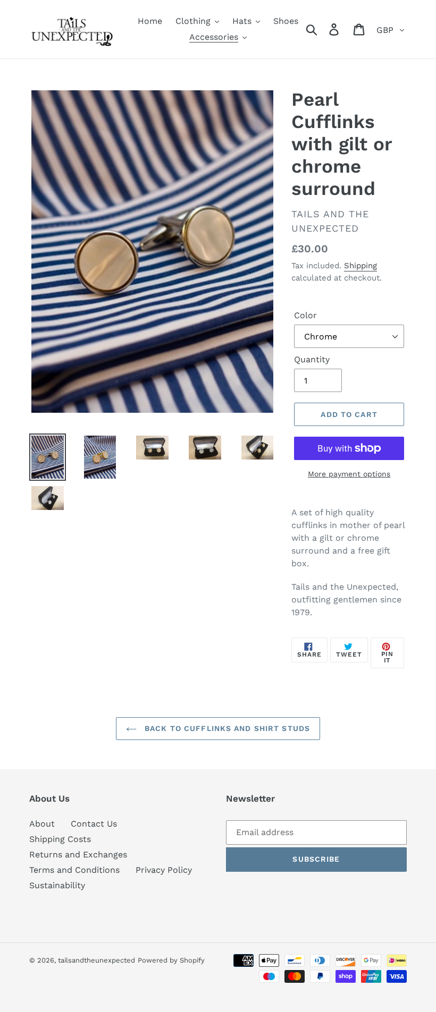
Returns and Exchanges (78, 854)
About (42, 824)
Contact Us (94, 824)
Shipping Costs (60, 839)
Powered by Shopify (171, 960)
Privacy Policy (164, 870)
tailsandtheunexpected (96, 960)
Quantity (312, 359)
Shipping (360, 265)
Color (305, 315)
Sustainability (57, 885)
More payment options (349, 474)
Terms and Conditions (74, 870)
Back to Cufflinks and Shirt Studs (226, 728)
